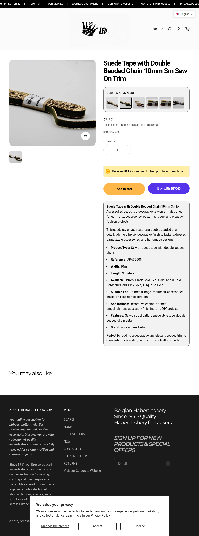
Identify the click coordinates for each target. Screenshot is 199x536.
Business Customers (85, 3)
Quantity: (109, 141)
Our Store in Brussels (155, 3)
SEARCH (69, 419)
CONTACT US (73, 449)
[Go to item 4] (15, 157)
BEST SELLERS (74, 434)
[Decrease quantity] (109, 150)
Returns (34, 3)
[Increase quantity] (125, 150)
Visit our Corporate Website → (84, 471)
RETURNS (70, 463)
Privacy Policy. (101, 515)
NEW (67, 441)
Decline (140, 526)
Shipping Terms (10, 3)
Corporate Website (120, 3)
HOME (68, 427)
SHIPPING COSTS (76, 456)
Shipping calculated (131, 124)
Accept (97, 526)
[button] (184, 14)
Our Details (55, 3)
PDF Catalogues (189, 3)
